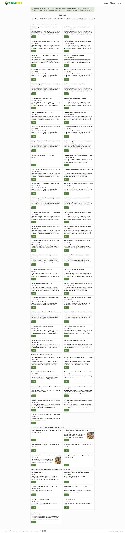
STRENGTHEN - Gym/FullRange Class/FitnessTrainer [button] (52, 18)
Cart (121, 3)
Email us (6, 531)
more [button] (91, 10)
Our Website (35, 531)
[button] (46, 32)
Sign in (106, 3)
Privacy (121, 531)
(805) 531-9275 (15, 531)
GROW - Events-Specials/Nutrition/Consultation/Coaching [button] (79, 18)
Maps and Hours (25, 531)
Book (113, 3)
